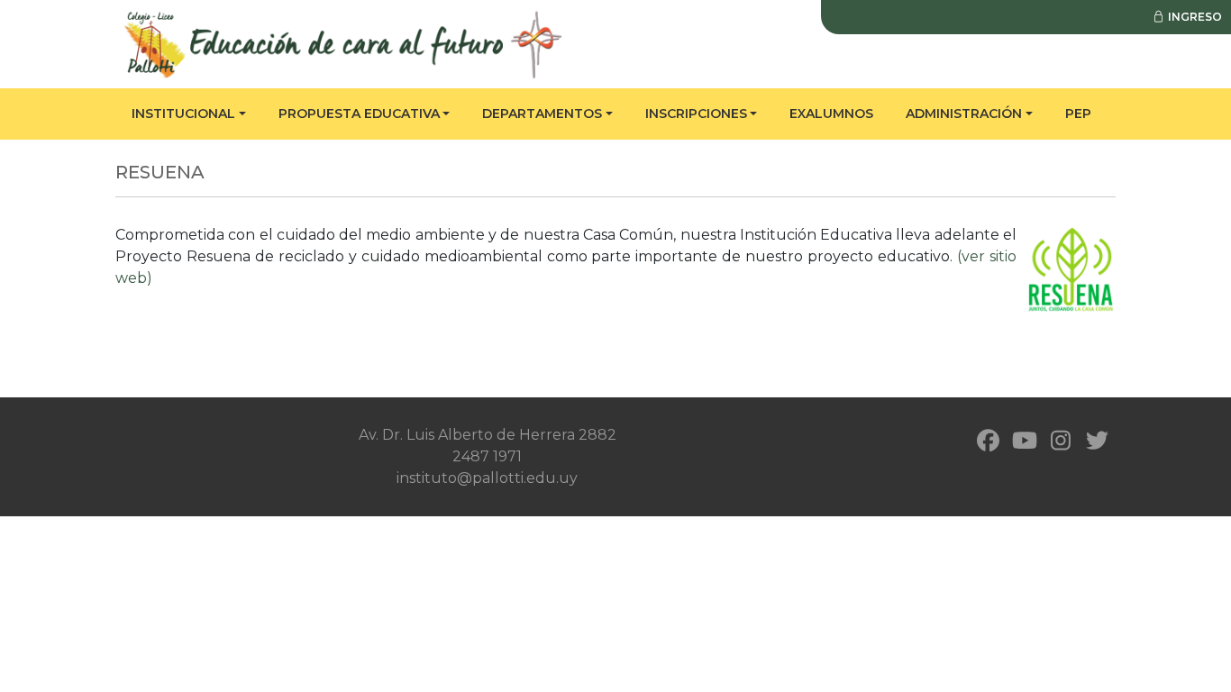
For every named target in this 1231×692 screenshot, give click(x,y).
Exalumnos (831, 113)
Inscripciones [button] (696, 113)
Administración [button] (964, 113)
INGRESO (1193, 16)
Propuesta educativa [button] (359, 113)
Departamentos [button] (542, 113)
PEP (1078, 113)
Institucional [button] (183, 113)
